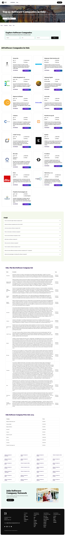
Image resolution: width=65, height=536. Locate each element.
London (54, 516)
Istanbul (54, 522)
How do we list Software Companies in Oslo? (12, 235)
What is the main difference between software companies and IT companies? (18, 250)
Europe (35, 522)
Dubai (54, 519)
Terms (25, 521)
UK (34, 519)
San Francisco (46, 519)
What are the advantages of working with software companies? (16, 254)
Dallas (45, 527)
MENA (35, 525)
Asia (34, 526)
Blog (17, 2)
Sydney (54, 520)
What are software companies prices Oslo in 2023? (14, 224)
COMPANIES (12, 2)
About (25, 515)
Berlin (54, 517)
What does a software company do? (11, 239)
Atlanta (45, 522)
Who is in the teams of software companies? (12, 232)
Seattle (45, 524)
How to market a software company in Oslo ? (12, 247)
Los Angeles (46, 517)
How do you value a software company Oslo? (12, 228)
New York (45, 516)
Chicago (45, 520)
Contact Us (26, 519)
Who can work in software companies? (11, 243)
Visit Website (15, 70)
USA (34, 517)
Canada (35, 520)
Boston (45, 525)
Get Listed (26, 516)
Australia (35, 523)
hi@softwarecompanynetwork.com (13, 523)
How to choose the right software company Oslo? (13, 220)
